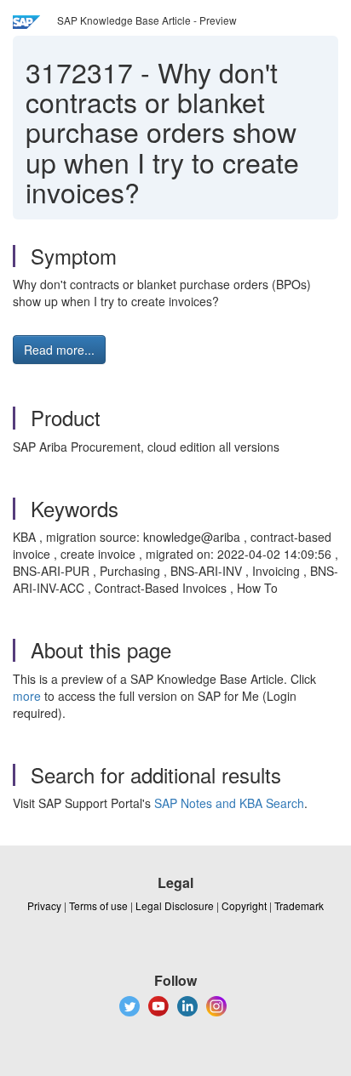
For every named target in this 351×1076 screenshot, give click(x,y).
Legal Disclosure (174, 905)
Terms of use (98, 905)
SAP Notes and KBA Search (229, 802)
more (27, 695)
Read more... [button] (59, 349)
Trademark (299, 905)
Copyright (244, 905)
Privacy (44, 905)
